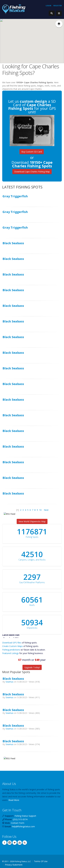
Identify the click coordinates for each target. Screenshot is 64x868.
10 (40, 510)
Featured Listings (10, 653)
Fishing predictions (11, 649)
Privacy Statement (13, 864)
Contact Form (17, 823)
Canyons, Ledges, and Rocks (32, 559)
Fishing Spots (32, 537)
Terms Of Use (40, 861)
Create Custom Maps (12, 646)
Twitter (14, 842)
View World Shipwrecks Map (32, 521)
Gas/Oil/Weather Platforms (32, 582)
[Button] (59, 13)
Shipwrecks (32, 627)
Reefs (32, 605)
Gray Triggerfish (15, 196)
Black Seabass (13, 243)
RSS (24, 842)
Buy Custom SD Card (31, 151)
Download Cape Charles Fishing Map (32, 171)
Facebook (4, 842)
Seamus (9, 681)
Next (46, 510)
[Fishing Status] (13, 9)
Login (48, 5)
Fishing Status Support (25, 815)
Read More (13, 800)
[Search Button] (52, 13)
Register (57, 5)
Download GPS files (11, 642)
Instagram (9, 842)
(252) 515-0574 (20, 819)
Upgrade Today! (32, 667)
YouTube (19, 842)
